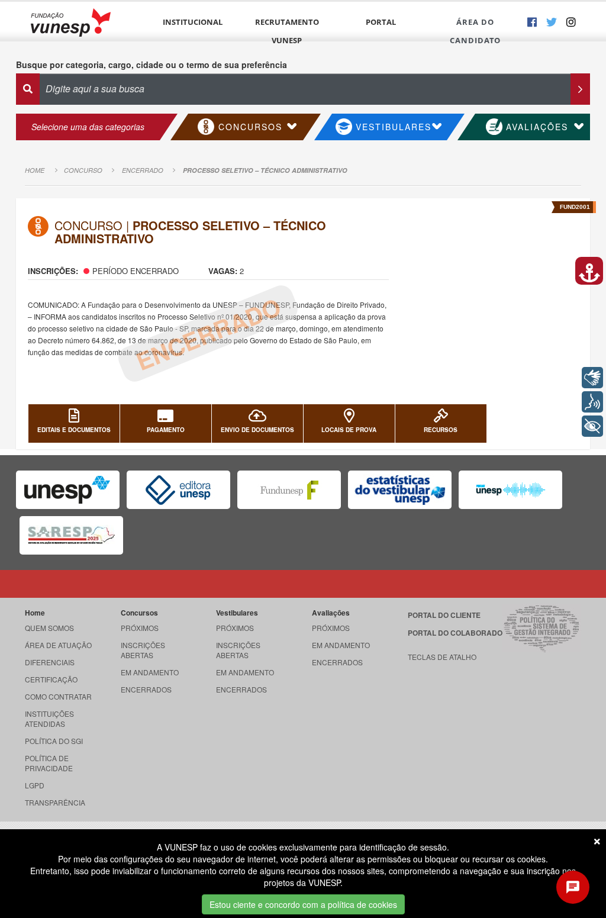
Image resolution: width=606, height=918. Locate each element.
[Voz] (592, 402)
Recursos (440, 430)
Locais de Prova (348, 430)
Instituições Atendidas (49, 718)
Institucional (193, 22)
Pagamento (166, 430)
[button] (589, 271)
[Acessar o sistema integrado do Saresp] (71, 535)
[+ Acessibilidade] (592, 426)
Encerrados (146, 689)
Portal (381, 22)
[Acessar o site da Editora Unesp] (178, 490)
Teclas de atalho (442, 657)
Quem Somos (49, 628)
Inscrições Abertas (143, 650)
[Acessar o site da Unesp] (68, 490)
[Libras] (592, 377)
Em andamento (150, 672)
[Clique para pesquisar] (580, 89)
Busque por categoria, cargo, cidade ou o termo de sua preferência (151, 64)
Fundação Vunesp (71, 22)
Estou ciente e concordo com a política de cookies (303, 904)
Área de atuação (58, 645)
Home (34, 170)
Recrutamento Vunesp (287, 31)
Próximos (140, 628)
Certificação (51, 679)
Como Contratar (58, 696)
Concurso (83, 170)
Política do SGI (54, 741)
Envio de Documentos (257, 430)
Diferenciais (50, 662)
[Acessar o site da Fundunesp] (289, 490)
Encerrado (142, 170)
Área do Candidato (475, 31)
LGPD (34, 785)
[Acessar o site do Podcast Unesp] (510, 490)
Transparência (55, 802)
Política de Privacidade (49, 763)
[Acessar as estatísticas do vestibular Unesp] (400, 490)
